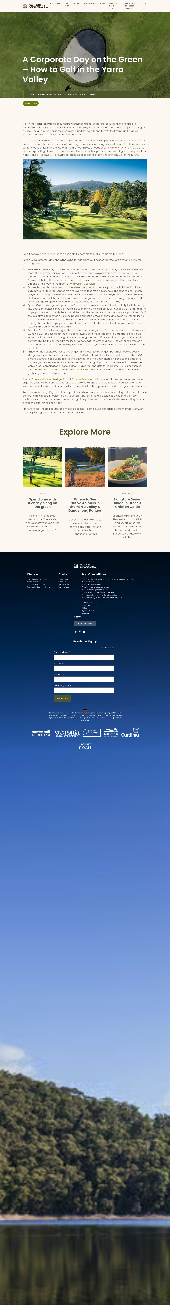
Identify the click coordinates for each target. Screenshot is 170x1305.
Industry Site (85, 623)
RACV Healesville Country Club (46, 369)
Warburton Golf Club (82, 283)
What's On (62, 582)
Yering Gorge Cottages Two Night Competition (100, 595)
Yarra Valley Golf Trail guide (48, 379)
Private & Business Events (130, 5)
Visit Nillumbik (33, 582)
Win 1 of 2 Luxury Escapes (91, 582)
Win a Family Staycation (91, 584)
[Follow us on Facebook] (75, 631)
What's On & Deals (113, 5)
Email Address (62, 652)
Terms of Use (63, 587)
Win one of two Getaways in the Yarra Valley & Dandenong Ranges (108, 579)
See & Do (67, 4)
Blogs (33, 94)
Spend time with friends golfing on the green (42, 503)
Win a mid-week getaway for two (95, 590)
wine (138, 144)
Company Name (62, 685)
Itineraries (89, 3)
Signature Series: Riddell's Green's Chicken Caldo (127, 503)
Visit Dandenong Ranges (37, 579)
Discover (55, 3)
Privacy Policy (63, 584)
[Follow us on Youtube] (84, 631)
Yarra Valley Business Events (88, 379)
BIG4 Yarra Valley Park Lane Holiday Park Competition (103, 597)
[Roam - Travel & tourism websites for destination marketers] (85, 747)
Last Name (59, 674)
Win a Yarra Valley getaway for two (95, 587)
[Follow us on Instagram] (80, 631)
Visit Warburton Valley (36, 584)
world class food (120, 144)
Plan (102, 3)
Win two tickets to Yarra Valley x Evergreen (98, 592)
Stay (76, 3)
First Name (59, 663)
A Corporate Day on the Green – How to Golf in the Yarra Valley (67, 94)
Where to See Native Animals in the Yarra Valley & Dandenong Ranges (85, 505)
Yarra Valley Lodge (81, 369)
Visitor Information (65, 579)
